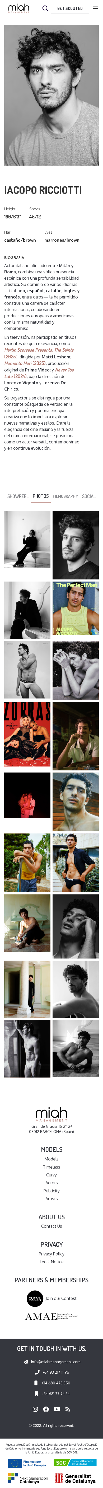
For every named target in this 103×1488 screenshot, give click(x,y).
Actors (51, 1182)
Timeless (51, 1167)
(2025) (25, 363)
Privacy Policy (51, 1253)
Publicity (52, 1190)
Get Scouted (70, 8)
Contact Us (51, 1226)
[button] (95, 8)
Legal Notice (52, 1261)
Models (51, 1159)
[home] (18, 8)
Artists (51, 1198)
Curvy (51, 1174)
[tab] (18, 496)
